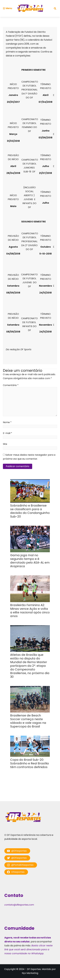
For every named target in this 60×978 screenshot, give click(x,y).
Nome (7, 422)
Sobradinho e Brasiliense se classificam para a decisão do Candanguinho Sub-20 (30, 511)
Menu (9, 8)
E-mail (7, 433)
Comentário (10, 385)
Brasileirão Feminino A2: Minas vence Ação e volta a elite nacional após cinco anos (30, 610)
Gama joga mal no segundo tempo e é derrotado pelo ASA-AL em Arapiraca (30, 560)
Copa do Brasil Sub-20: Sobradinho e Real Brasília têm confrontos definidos (29, 763)
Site (5, 444)
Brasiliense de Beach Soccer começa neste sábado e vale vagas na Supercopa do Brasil (28, 720)
